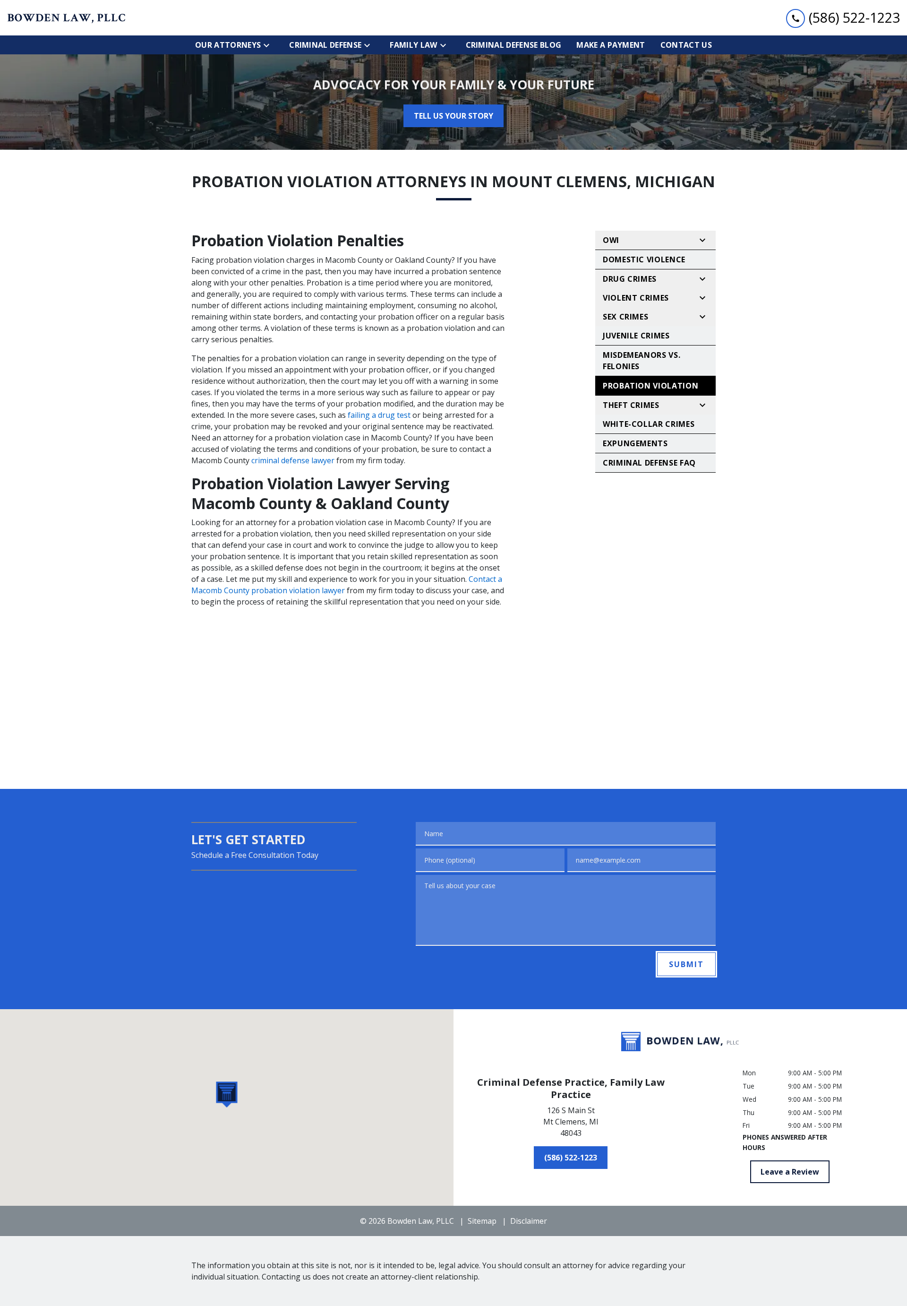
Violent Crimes (636, 298)
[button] (227, 1094)
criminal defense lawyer (292, 460)
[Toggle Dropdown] (269, 45)
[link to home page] (66, 18)
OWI (611, 240)
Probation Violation (650, 386)
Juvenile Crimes (636, 335)
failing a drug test (379, 415)
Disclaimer (528, 1221)
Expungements (635, 443)
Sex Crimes (625, 316)
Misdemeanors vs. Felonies (641, 361)
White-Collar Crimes (648, 424)
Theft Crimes (631, 405)
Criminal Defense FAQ (649, 463)
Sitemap (482, 1221)
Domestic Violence (644, 259)
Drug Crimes (630, 279)
